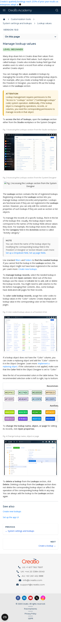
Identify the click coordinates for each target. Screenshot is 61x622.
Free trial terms (30, 608)
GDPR (30, 618)
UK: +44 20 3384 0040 (33, 571)
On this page (12, 36)
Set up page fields (37, 252)
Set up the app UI (11, 517)
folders (28, 260)
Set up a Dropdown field (17, 252)
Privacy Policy (30, 613)
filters (18, 260)
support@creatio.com (32, 584)
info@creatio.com (32, 580)
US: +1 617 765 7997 (32, 567)
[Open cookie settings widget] (4, 617)
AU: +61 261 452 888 (32, 576)
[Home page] (4, 19)
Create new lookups (27, 269)
